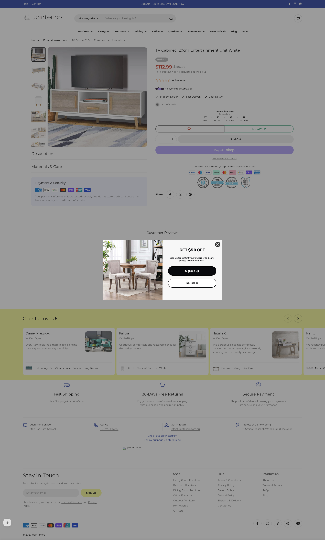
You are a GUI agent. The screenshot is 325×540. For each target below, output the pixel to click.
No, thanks (192, 283)
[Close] (218, 244)
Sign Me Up (192, 271)
